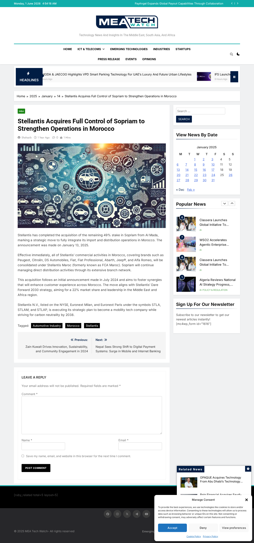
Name (27, 440)
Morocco (73, 325)
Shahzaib (27, 137)
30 (204, 180)
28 (187, 180)
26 (230, 175)
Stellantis (92, 325)
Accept (172, 528)
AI (201, 228)
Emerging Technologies (129, 49)
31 (213, 180)
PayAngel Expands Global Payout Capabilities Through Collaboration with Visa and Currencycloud (179, 3)
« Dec (180, 189)
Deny (203, 528)
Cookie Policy (194, 536)
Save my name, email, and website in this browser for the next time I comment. (78, 456)
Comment (30, 394)
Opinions (149, 59)
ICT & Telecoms (89, 49)
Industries (161, 49)
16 (204, 170)
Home (67, 49)
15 (195, 170)
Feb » (191, 189)
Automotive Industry (47, 325)
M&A (21, 111)
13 (178, 170)
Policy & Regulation (214, 288)
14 (187, 170)
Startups (183, 49)
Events (131, 59)
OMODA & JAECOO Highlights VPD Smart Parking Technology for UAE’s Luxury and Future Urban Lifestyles (79, 74)
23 (204, 175)
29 (196, 180)
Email (123, 440)
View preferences (234, 528)
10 (213, 164)
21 (187, 175)
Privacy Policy (210, 536)
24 (213, 175)
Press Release (109, 59)
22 (196, 175)
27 (178, 180)
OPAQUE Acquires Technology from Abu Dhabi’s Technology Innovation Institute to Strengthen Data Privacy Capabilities (222, 483)
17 (212, 170)
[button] (246, 500)
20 (178, 175)
